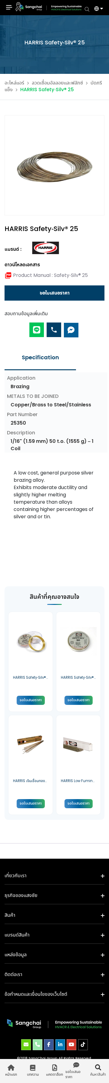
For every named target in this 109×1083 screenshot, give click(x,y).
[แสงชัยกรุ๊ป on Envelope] (26, 1044)
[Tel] (54, 327)
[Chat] (71, 327)
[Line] (36, 327)
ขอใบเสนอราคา (55, 293)
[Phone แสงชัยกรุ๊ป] (37, 1044)
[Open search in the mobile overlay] (87, 8)
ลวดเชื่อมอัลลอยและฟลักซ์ (57, 83)
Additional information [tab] (40, 358)
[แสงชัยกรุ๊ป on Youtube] (71, 1044)
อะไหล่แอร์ (14, 83)
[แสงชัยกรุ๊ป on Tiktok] (83, 1044)
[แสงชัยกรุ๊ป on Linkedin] (60, 1044)
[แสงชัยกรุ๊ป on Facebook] (49, 1044)
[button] (96, 9)
